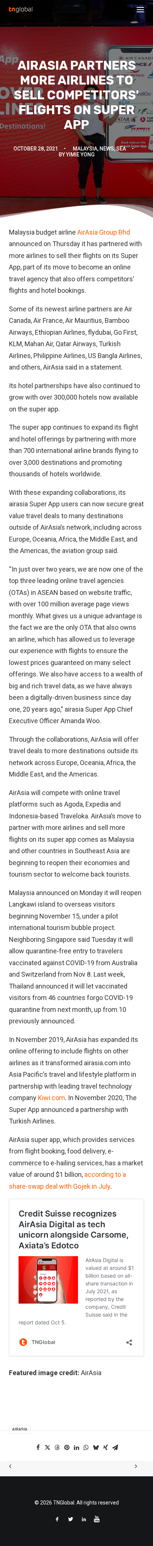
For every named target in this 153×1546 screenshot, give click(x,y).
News (107, 149)
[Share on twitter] (47, 1447)
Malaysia (85, 149)
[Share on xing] (105, 1447)
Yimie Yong (80, 155)
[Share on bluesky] (95, 1447)
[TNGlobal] (20, 10)
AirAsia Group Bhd (103, 232)
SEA (121, 149)
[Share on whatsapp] (86, 1447)
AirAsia (19, 1429)
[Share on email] (115, 1447)
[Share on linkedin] (76, 1447)
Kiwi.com (51, 1098)
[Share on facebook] (37, 1447)
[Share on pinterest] (66, 1447)
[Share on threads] (57, 1447)
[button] (140, 9)
